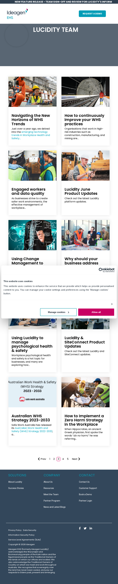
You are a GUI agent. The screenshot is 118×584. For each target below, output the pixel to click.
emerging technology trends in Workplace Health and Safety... (31, 135)
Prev (43, 459)
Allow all (96, 312)
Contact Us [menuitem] (84, 482)
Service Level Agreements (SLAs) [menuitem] (24, 539)
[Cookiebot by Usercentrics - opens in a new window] (101, 270)
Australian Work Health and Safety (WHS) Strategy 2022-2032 (32, 429)
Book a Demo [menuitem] (85, 494)
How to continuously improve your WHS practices (84, 120)
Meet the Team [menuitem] (51, 494)
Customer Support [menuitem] (88, 488)
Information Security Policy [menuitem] (21, 535)
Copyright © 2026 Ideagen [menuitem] (21, 544)
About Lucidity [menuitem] (15, 482)
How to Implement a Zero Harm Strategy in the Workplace (84, 420)
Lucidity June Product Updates (81, 191)
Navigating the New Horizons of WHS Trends (31, 120)
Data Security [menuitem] (29, 530)
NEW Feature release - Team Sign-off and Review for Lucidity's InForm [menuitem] (63, 2)
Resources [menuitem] (49, 488)
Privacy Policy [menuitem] (15, 530)
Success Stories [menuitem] (16, 488)
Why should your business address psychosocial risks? (83, 263)
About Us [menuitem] (48, 482)
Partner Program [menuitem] (52, 500)
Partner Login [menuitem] (85, 500)
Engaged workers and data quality (28, 191)
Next (74, 459)
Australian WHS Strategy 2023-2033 (31, 418)
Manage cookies (56, 312)
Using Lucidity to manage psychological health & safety (32, 344)
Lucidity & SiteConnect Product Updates (85, 342)
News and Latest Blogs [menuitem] (55, 507)
